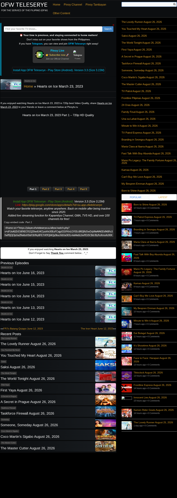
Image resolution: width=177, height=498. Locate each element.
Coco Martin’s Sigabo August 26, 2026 (30, 436)
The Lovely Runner (9, 338)
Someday (5, 419)
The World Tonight (8, 373)
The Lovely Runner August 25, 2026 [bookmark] (153, 422)
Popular (135, 197)
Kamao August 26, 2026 (135, 170)
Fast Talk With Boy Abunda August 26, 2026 (146, 153)
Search (108, 29)
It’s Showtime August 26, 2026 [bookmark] (150, 345)
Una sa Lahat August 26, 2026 (138, 118)
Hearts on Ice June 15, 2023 (22, 284)
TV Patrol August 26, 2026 (136, 91)
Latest (163, 197)
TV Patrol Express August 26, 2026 (141, 132)
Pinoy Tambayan (96, 4)
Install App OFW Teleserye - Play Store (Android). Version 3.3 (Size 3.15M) (58, 70)
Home (56, 4)
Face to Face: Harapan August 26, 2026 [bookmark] (152, 360)
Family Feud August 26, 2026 (138, 112)
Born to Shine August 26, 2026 (139, 190)
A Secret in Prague (8, 396)
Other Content (61, 13)
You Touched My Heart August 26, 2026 (31, 355)
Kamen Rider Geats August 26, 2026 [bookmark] (154, 410)
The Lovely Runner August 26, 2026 (28, 344)
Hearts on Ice (30, 81)
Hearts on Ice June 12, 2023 (22, 319)
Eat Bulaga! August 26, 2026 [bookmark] (149, 333)
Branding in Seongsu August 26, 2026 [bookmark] (154, 229)
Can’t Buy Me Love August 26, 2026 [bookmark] (153, 295)
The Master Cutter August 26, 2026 (28, 448)
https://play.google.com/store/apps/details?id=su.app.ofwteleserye (62, 204)
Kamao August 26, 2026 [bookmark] (147, 283)
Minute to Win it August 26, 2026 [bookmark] (151, 320)
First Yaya (5, 385)
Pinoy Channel (73, 4)
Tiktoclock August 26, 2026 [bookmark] (148, 372)
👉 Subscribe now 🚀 (57, 54)
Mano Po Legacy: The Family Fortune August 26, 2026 (149, 161)
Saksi (3, 362)
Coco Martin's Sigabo (9, 431)
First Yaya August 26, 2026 (21, 390)
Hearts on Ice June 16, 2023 (22, 273)
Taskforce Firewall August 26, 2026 (27, 413)
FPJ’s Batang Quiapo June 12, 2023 (23, 328)
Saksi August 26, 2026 (18, 367)
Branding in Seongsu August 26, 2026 (143, 139)
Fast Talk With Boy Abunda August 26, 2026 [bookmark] (154, 256)
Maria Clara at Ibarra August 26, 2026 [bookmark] (154, 242)
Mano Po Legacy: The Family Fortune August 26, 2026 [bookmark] (154, 271)
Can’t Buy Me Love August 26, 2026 (142, 176)
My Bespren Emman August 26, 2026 (143, 183)
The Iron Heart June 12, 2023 (97, 328)
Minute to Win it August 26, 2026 (140, 125)
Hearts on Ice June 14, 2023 (22, 296)
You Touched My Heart (10, 350)
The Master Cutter (8, 443)
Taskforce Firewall (8, 408)
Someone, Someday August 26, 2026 (29, 425)
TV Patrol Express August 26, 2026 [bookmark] (153, 217)
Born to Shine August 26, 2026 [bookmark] (150, 204)
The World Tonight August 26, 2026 (28, 379)
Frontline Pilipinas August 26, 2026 (141, 98)
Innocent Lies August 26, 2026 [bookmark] (150, 397)
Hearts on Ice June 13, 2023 (22, 308)
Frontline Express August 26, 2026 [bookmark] (152, 385)
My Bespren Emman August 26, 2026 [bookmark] (154, 308)
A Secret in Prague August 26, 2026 (28, 402)
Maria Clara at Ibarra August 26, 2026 (143, 146)
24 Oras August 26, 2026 (136, 105)
